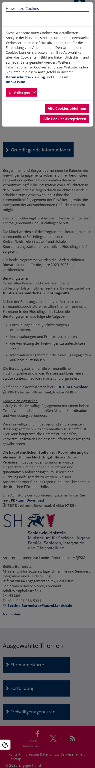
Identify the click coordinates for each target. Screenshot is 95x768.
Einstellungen (19, 92)
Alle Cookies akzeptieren (64, 118)
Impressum (15, 82)
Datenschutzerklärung (25, 77)
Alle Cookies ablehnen (67, 108)
